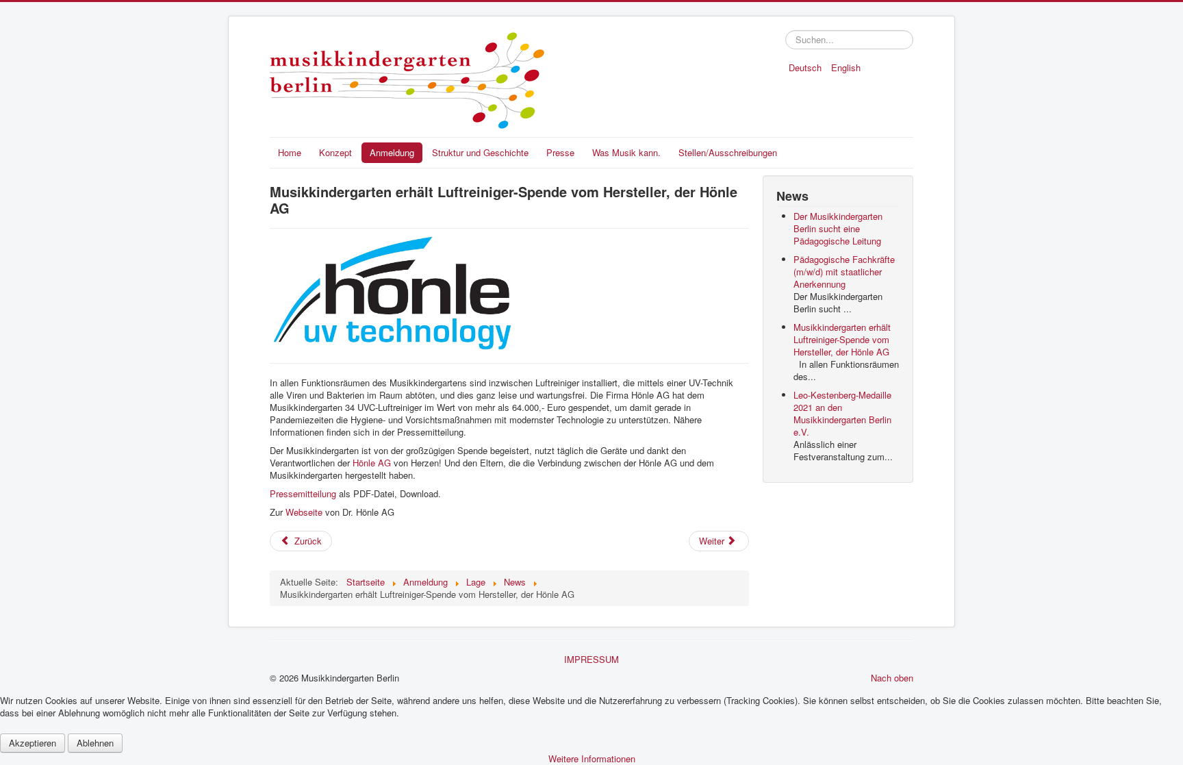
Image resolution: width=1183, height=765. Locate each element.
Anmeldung (392, 152)
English (846, 67)
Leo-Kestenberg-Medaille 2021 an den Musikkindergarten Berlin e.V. (842, 413)
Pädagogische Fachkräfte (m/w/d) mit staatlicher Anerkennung (844, 271)
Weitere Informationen (591, 758)
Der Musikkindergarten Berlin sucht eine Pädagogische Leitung (837, 228)
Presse (560, 152)
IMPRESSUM (591, 659)
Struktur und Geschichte (480, 152)
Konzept (335, 152)
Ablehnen (95, 742)
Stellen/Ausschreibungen (727, 152)
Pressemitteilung (304, 493)
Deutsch (806, 67)
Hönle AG (372, 462)
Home (289, 152)
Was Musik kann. (626, 152)
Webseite (305, 511)
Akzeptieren (32, 742)
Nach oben (892, 677)
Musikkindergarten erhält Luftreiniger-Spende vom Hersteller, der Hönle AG (842, 339)
